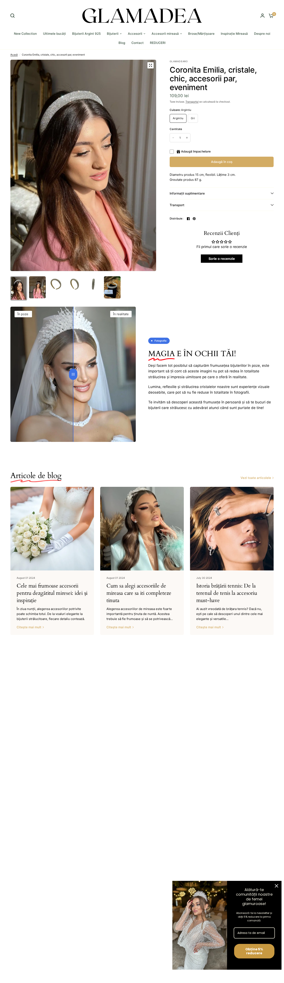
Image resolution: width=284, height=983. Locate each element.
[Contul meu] (262, 15)
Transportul (192, 101)
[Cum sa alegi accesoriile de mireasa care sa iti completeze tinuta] (142, 528)
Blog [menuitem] (122, 43)
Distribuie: (176, 218)
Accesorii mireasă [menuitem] (165, 34)
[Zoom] (150, 65)
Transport (177, 205)
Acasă (14, 54)
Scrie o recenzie (222, 259)
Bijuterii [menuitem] (113, 34)
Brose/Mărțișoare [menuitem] (201, 34)
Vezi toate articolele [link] (256, 477)
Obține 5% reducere (254, 951)
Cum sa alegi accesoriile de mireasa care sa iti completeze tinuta (138, 593)
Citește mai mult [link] (29, 627)
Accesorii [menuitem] (135, 34)
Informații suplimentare (187, 193)
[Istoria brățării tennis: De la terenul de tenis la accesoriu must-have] (232, 528)
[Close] (277, 886)
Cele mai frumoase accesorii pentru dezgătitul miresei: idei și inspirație (52, 593)
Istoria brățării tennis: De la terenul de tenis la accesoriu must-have (226, 593)
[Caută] (13, 16)
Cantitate (176, 129)
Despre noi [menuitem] (262, 34)
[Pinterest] (194, 218)
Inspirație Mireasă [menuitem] (234, 34)
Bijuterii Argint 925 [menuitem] (86, 34)
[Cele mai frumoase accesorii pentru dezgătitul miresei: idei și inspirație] (52, 528)
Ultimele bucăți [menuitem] (54, 34)
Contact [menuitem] (137, 43)
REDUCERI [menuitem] (157, 43)
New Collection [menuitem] (25, 34)
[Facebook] (188, 218)
